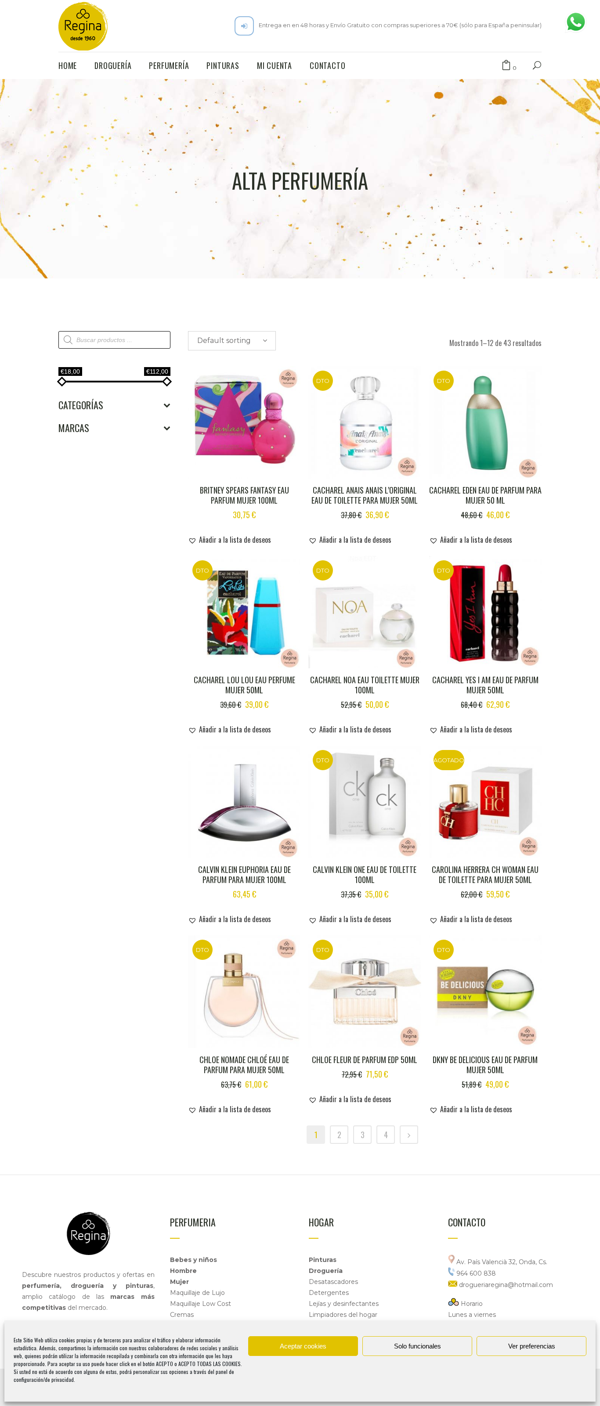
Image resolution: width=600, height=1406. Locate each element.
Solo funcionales (417, 1346)
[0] (506, 65)
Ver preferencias (531, 1346)
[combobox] (232, 340)
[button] (229, 539)
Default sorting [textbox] (224, 340)
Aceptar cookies (303, 1346)
